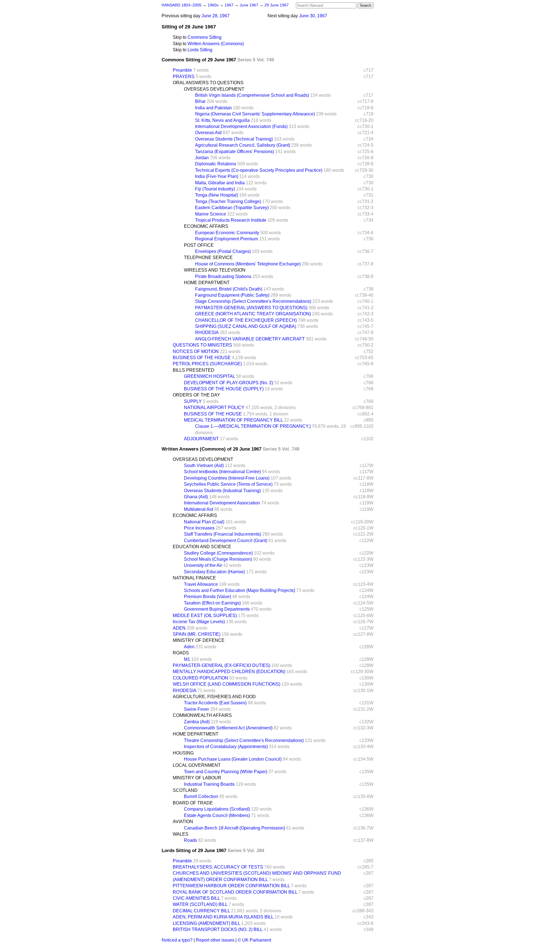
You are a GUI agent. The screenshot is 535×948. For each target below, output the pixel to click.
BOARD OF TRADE (193, 803)
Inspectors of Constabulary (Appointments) (226, 746)
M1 (187, 659)
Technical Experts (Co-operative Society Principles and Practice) (258, 170)
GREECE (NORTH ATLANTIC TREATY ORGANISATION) (253, 313)
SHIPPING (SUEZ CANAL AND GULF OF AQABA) (245, 326)
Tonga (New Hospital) (216, 195)
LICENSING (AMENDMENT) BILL (206, 923)
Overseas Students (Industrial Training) (222, 490)
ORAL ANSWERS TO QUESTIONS (208, 82)
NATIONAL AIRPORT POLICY (214, 407)
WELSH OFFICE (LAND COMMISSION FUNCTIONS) (226, 684)
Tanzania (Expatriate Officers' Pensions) (234, 151)
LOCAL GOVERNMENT (197, 765)
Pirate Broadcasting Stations (223, 276)
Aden (189, 646)
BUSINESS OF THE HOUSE (202, 357)
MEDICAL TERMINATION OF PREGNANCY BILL (233, 420)
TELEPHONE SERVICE (208, 257)
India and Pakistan (213, 107)
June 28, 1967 (215, 15)
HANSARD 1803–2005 (181, 5)
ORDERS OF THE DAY (196, 395)
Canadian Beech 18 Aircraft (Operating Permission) (234, 828)
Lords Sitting (200, 49)
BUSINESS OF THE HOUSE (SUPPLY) (224, 388)
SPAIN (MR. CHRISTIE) (196, 634)
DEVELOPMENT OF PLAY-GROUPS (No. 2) (228, 382)
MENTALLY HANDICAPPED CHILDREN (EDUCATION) (229, 671)
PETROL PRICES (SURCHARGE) (207, 363)
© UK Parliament (254, 940)
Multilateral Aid (198, 509)
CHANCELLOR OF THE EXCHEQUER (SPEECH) (246, 320)
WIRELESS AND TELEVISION (214, 270)
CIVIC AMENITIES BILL (196, 898)
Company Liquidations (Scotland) (217, 809)
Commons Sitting (205, 37)
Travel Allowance (201, 584)
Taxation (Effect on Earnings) (212, 603)
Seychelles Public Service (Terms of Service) (228, 484)
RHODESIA (206, 332)
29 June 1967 (276, 5)
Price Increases (199, 528)
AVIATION (183, 821)
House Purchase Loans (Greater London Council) (233, 759)
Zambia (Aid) (197, 721)
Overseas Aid (208, 132)
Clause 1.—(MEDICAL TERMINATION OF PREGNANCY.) (253, 426)
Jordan (202, 157)
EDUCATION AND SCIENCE (202, 546)
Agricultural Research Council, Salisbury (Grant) (242, 145)
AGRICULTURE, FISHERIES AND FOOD (214, 696)
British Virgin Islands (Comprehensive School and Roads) (252, 95)
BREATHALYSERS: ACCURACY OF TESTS (218, 867)
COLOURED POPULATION (200, 678)
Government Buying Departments (217, 609)
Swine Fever (196, 709)
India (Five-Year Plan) (216, 176)
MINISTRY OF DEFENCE (199, 640)
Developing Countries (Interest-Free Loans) (226, 478)
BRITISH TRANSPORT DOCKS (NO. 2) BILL (217, 929)
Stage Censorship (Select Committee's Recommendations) (253, 301)
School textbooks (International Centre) (222, 471)
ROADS (181, 652)
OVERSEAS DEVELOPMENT (214, 89)
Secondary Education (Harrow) (214, 571)
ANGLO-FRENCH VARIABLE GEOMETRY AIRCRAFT (250, 339)
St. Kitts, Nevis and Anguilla (222, 120)
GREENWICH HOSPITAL (209, 376)
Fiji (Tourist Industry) (215, 189)
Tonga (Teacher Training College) (228, 201)
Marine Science (210, 214)
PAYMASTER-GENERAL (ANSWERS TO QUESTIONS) (251, 307)
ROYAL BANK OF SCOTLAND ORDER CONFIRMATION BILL (235, 892)
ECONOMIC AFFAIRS (206, 226)
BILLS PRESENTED (193, 370)
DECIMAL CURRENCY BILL (201, 910)
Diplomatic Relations (215, 163)
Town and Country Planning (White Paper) (225, 771)
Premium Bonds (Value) (207, 596)
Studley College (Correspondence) (218, 553)
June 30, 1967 (313, 15)
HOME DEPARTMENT (207, 282)
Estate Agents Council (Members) (217, 815)
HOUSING (183, 753)
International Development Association (222, 502)
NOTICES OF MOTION (196, 351)
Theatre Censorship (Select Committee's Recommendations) (244, 740)
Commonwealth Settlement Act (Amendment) (228, 727)
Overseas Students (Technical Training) (234, 139)
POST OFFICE (199, 245)
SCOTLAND (185, 790)
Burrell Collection (201, 796)
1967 (230, 5)
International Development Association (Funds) (241, 126)
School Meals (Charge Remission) (218, 559)
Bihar (200, 101)
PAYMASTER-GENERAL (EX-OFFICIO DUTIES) (221, 665)
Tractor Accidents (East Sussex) (215, 702)
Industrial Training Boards (209, 784)
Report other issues (215, 940)
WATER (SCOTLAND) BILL (200, 904)
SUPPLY (193, 401)
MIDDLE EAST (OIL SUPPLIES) (205, 615)
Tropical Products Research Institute (230, 220)
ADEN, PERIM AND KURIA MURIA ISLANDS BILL (223, 917)
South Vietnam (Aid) (204, 465)
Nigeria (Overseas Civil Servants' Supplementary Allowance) (255, 114)
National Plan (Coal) (204, 521)
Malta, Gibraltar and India (220, 182)
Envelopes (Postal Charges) (223, 251)
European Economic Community (227, 232)
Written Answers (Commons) (216, 43)
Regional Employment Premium (226, 238)
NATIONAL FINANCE (194, 577)
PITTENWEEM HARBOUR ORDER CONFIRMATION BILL (231, 885)
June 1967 (249, 5)
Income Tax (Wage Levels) (199, 621)
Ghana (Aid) (196, 496)
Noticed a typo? (177, 940)
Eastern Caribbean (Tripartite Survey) (232, 207)
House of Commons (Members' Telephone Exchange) (248, 264)
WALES (180, 834)
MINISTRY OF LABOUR (197, 777)
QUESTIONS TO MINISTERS (202, 345)
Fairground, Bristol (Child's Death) (228, 289)
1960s (214, 5)
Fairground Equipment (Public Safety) (232, 295)
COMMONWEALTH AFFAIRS (202, 715)
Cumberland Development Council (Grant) (225, 540)
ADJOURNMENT (201, 438)
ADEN (179, 628)
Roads (190, 840)
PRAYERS (183, 76)
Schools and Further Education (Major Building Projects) (239, 590)
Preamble (182, 70)
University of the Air (203, 565)
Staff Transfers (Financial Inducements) (222, 534)
